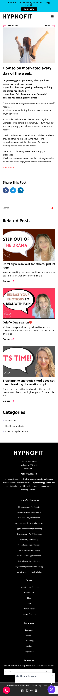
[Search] (52, 207)
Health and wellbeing (15, 426)
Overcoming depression (16, 431)
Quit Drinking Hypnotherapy (29, 561)
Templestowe (29, 651)
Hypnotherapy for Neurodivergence (29, 523)
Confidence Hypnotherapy (29, 545)
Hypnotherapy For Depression (29, 512)
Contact (29, 603)
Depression (10, 420)
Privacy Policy (29, 609)
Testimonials (29, 592)
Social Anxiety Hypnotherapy (29, 555)
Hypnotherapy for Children (29, 518)
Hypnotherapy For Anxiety (29, 507)
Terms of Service (29, 614)
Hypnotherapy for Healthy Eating (29, 572)
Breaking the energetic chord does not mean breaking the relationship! (28, 382)
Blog (29, 598)
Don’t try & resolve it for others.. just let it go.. (29, 266)
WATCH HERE (9, 167)
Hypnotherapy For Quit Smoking (29, 528)
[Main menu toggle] (52, 16)
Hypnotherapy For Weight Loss (29, 534)
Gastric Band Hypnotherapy (29, 550)
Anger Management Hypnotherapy (29, 566)
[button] (6, 190)
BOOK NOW (29, 9)
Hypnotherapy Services (29, 587)
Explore (6, 281)
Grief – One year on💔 (18, 322)
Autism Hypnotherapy (29, 539)
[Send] (45, 672)
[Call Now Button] (6, 690)
